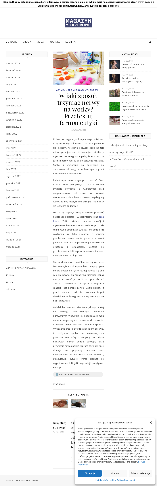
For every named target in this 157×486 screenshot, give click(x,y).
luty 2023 (11, 84)
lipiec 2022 (11, 133)
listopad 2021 (13, 190)
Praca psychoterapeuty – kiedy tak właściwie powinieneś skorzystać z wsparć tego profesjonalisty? (135, 122)
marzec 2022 (13, 161)
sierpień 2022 (13, 126)
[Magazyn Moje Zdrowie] (78, 22)
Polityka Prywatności (126, 480)
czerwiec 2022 (14, 140)
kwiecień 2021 (13, 239)
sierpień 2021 (13, 211)
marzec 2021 (13, 246)
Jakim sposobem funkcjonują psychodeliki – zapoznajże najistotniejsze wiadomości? (135, 108)
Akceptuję (90, 473)
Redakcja (60, 383)
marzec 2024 (13, 63)
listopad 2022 (13, 105)
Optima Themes (30, 480)
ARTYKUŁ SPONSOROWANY (21, 268)
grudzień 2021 (14, 183)
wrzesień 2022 (14, 119)
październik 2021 (15, 197)
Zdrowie (11, 41)
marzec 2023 (13, 77)
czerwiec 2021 (14, 225)
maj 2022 (11, 147)
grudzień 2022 (14, 98)
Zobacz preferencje (140, 473)
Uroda (27, 41)
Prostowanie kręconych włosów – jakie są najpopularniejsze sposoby (135, 94)
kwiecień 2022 (13, 154)
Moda (40, 41)
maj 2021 (11, 232)
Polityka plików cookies (106, 480)
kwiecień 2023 (13, 70)
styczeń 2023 (13, 91)
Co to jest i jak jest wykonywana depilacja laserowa (132, 80)
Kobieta (55, 41)
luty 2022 (11, 169)
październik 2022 (15, 112)
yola (111, 145)
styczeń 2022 (13, 176)
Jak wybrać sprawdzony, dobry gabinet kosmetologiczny (133, 66)
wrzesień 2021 (14, 204)
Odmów (115, 473)
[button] (150, 422)
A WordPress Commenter (123, 159)
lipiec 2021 (11, 218)
